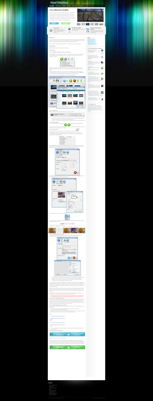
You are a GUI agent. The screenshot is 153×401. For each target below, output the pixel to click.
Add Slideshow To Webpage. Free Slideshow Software (59, 2)
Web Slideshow (51, 386)
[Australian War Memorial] (81, 24)
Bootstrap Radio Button (91, 42)
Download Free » (54, 23)
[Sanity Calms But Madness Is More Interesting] (90, 24)
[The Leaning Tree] (95, 24)
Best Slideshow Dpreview (52, 390)
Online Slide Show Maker (52, 394)
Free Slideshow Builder (58, 10)
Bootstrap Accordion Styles (92, 44)
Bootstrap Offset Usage (91, 38)
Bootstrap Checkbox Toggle (92, 43)
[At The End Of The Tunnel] (86, 24)
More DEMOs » (65, 23)
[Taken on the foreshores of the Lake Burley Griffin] (77, 24)
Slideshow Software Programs (53, 393)
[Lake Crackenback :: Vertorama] (104, 24)
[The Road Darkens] (99, 24)
